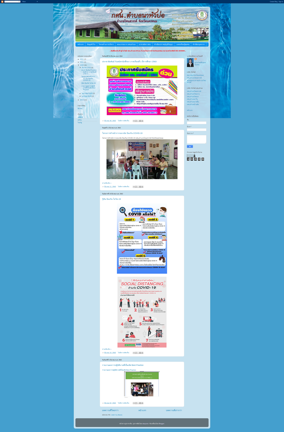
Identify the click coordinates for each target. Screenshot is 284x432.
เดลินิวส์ (80, 117)
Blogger (161, 423)
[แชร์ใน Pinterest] (142, 121)
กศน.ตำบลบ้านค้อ (193, 104)
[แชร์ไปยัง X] (138, 121)
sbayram (145, 423)
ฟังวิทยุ (80, 108)
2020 (82, 65)
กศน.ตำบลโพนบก (193, 96)
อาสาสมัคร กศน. (145, 44)
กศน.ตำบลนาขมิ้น (193, 102)
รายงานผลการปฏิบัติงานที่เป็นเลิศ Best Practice (122, 365)
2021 (82, 62)
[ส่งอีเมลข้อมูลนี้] (134, 121)
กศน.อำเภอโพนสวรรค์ (194, 78)
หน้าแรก (81, 44)
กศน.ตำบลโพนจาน (193, 94)
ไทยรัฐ (80, 122)
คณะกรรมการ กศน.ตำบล (126, 44)
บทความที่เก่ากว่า (174, 410)
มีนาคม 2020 (86, 67)
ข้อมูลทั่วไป (91, 44)
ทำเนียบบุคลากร (199, 44)
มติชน (80, 120)
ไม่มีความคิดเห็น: (124, 121)
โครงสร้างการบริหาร (106, 44)
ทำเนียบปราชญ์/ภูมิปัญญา (163, 44)
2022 (82, 59)
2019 (82, 100)
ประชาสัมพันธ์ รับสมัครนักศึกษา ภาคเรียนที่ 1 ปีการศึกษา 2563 (129, 61)
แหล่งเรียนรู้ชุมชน (183, 44)
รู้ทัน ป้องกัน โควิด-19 (111, 199)
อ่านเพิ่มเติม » (106, 183)
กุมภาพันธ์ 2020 (87, 93)
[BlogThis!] (136, 121)
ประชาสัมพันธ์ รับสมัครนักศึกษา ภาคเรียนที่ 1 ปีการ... (89, 72)
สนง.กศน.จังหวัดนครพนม (195, 75)
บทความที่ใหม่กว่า (110, 410)
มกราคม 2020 (87, 96)
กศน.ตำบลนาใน (192, 99)
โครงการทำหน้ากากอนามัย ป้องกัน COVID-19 (122, 133)
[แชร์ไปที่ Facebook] (140, 121)
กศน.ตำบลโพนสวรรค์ (194, 91)
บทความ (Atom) (116, 415)
